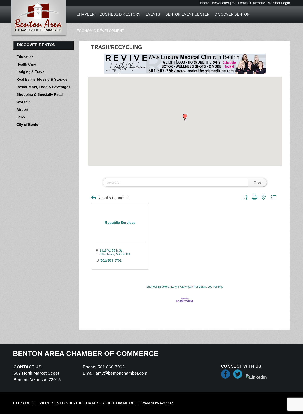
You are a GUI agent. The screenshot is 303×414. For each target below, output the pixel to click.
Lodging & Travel (30, 72)
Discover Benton (232, 14)
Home (205, 3)
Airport (22, 109)
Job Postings (215, 286)
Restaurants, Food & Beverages (43, 87)
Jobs (20, 117)
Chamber (86, 14)
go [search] (259, 182)
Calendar (257, 3)
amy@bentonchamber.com (121, 373)
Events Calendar (181, 286)
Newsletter (220, 3)
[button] (185, 117)
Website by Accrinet (157, 403)
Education (25, 57)
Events (153, 14)
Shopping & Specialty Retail (39, 94)
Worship (23, 102)
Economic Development (100, 31)
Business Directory (120, 14)
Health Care (26, 64)
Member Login (279, 3)
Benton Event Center (187, 14)
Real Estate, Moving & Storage (41, 79)
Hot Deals (240, 3)
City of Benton (28, 125)
